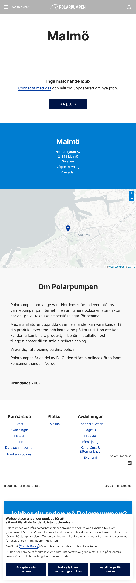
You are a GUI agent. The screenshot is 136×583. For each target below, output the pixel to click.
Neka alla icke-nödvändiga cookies (68, 569)
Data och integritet (19, 447)
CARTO (131, 266)
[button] (129, 7)
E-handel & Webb (90, 424)
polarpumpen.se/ (121, 456)
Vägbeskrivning (68, 167)
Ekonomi (90, 457)
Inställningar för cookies (110, 569)
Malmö (55, 424)
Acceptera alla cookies (26, 569)
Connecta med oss (34, 88)
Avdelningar (19, 430)
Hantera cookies (19, 454)
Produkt (90, 436)
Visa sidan (68, 172)
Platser (19, 436)
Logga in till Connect (118, 485)
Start (19, 424)
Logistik (90, 430)
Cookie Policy (29, 546)
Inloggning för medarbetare (22, 485)
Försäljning (90, 442)
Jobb (19, 442)
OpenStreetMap (116, 266)
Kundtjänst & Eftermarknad (90, 449)
